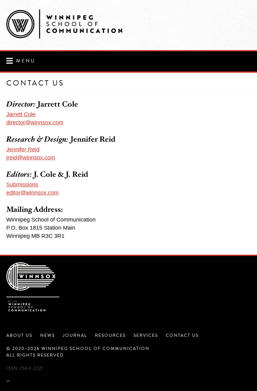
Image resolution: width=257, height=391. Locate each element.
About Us (19, 335)
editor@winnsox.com (32, 193)
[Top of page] (8, 381)
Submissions (22, 184)
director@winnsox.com (34, 122)
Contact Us (182, 335)
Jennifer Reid (22, 149)
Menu (25, 61)
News (47, 335)
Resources (110, 335)
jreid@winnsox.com (30, 157)
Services (146, 335)
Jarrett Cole (20, 114)
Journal (75, 335)
